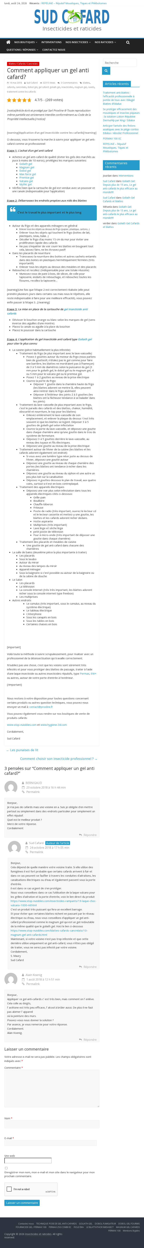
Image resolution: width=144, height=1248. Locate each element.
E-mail (9, 1138)
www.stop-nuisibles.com (22, 724)
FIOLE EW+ (79, 1227)
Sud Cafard (32, 82)
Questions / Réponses (20, 49)
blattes (86, 82)
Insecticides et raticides (72, 28)
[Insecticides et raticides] (8, 42)
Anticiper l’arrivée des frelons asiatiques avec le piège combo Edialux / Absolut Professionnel (121, 129)
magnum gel (80, 87)
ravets (91, 87)
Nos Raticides (104, 42)
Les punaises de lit (22, 750)
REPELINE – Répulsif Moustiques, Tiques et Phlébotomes (74, 3)
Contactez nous (53, 49)
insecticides (67, 87)
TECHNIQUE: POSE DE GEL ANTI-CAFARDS (56, 1223)
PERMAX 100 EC (112, 138)
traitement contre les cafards (21, 91)
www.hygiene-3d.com (54, 724)
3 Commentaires (68, 82)
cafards (11, 87)
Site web (9, 1155)
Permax (84, 673)
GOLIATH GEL (85, 1223)
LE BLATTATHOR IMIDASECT (100, 1227)
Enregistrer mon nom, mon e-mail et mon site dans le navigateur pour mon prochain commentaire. (49, 1174)
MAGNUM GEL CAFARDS (128, 1227)
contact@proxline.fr (41, 706)
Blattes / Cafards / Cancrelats (23, 63)
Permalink (33, 792)
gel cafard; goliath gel (49, 87)
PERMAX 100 (114, 1230)
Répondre (90, 835)
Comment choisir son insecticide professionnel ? (59, 759)
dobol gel (32, 87)
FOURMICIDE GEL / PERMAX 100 (31, 1227)
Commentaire (13, 1067)
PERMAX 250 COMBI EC (60, 1227)
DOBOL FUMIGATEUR (105, 1223)
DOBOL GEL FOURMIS (129, 1223)
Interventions (51, 42)
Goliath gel (85, 339)
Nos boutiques (24, 42)
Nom (8, 1118)
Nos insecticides (77, 42)
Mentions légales (131, 1230)
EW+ (93, 673)
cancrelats (21, 87)
